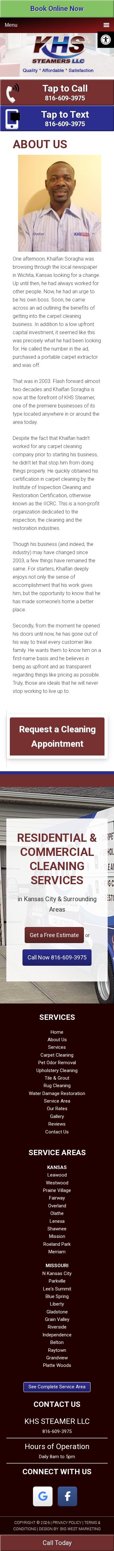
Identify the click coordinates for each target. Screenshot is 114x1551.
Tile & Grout (57, 1078)
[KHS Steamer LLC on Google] (43, 1496)
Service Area (57, 1101)
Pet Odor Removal (57, 1062)
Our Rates (57, 1108)
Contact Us (57, 1132)
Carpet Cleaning (57, 1055)
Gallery (57, 1116)
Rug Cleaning (57, 1085)
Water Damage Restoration (57, 1093)
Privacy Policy (67, 1522)
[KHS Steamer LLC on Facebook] (67, 1496)
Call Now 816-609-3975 (57, 957)
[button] (106, 39)
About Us (57, 1039)
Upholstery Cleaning (57, 1070)
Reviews (57, 1124)
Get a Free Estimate (54, 935)
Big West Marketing (80, 1529)
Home (57, 1032)
